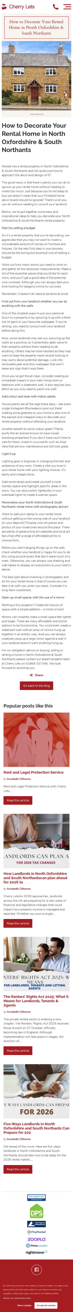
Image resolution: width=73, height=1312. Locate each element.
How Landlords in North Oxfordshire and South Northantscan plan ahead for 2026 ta (35, 877)
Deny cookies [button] (24, 1305)
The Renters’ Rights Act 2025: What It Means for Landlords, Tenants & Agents (36, 1000)
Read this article (18, 800)
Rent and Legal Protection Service (33, 772)
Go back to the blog (36, 686)
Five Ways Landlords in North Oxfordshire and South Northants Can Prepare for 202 (36, 1128)
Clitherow (19, 779)
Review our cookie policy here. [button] (17, 1298)
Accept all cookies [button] (46, 1305)
